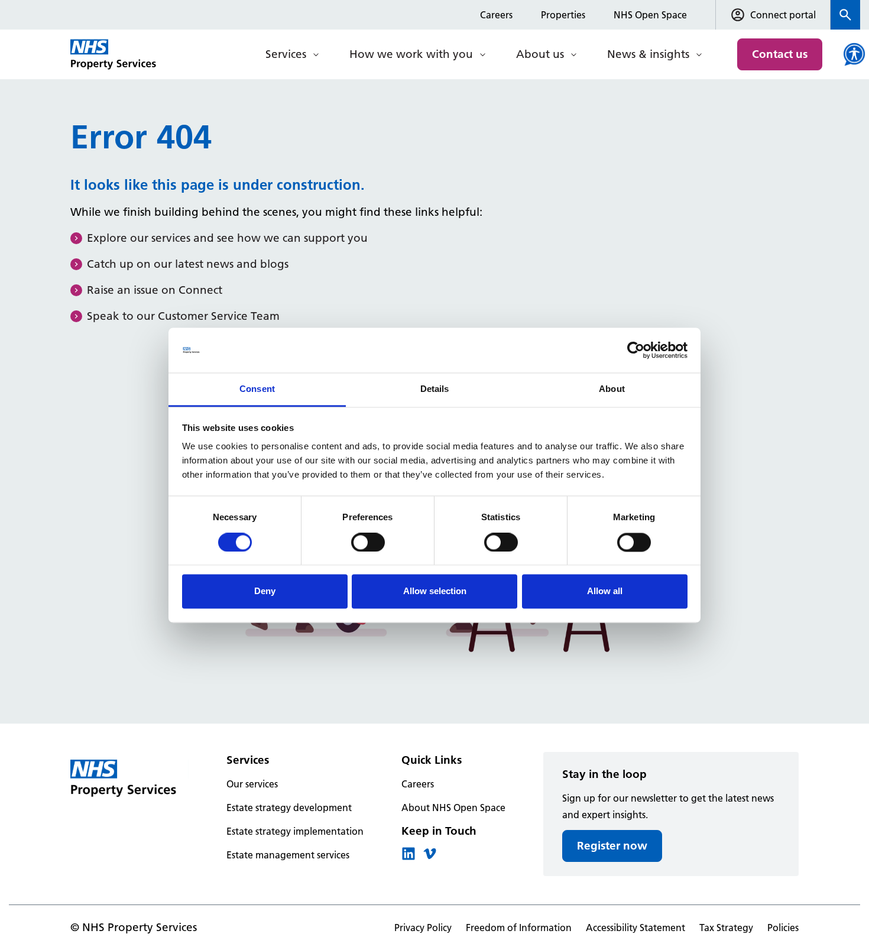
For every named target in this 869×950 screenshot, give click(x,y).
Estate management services (287, 855)
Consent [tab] (257, 389)
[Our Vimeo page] (430, 857)
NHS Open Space (650, 15)
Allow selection (434, 591)
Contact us (780, 54)
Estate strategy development (289, 807)
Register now (612, 845)
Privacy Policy (423, 927)
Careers (496, 15)
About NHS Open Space (453, 807)
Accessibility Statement (635, 927)
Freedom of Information (519, 927)
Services (285, 54)
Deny (264, 591)
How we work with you (411, 54)
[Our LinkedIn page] (408, 857)
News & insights (648, 54)
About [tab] (612, 389)
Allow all (604, 591)
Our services (252, 784)
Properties (563, 15)
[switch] (368, 542)
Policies (783, 927)
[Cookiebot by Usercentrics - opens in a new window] (636, 350)
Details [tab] (434, 389)
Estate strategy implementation (295, 831)
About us (540, 54)
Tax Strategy (726, 927)
